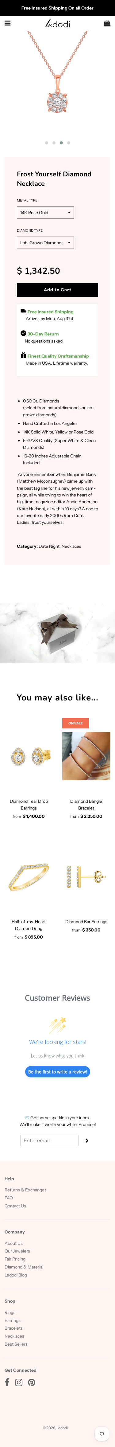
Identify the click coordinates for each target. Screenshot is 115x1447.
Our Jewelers (17, 1251)
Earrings (13, 1320)
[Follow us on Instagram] (18, 1384)
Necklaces (14, 1336)
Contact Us (15, 1206)
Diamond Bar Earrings (86, 921)
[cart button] (107, 23)
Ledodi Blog (16, 1275)
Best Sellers (16, 1344)
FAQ (9, 1198)
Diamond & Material (24, 1267)
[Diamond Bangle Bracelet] (86, 756)
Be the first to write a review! (57, 1072)
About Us (14, 1243)
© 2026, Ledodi (55, 1427)
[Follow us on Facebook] (7, 1384)
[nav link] (8, 23)
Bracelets (14, 1328)
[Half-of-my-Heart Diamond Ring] (29, 876)
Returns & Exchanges (26, 1190)
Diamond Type (30, 230)
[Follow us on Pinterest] (31, 1384)
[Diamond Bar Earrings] (86, 876)
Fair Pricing (15, 1259)
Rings (10, 1312)
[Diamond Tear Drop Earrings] (29, 756)
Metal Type (27, 200)
